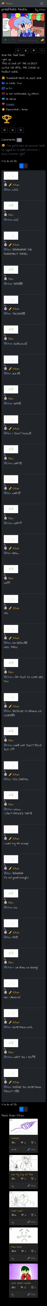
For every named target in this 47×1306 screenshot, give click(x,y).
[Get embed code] (18, 50)
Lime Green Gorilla (21, 1283)
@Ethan (8, 220)
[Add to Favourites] (26, 50)
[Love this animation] (34, 50)
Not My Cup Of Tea (22, 1175)
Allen (10, 215)
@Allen (7, 190)
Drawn (9, 3)
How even (16, 1247)
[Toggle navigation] (41, 3)
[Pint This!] (21, 130)
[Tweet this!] (13, 130)
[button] (7, 119)
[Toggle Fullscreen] (42, 50)
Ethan (42, 10)
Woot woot (17, 1211)
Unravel (15, 1138)
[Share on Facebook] (5, 130)
